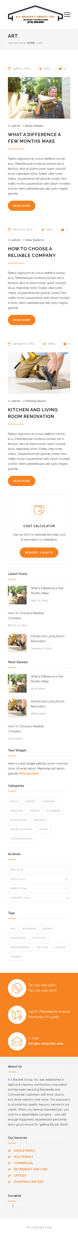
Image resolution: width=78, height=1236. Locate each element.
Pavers (41, 401)
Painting (17, 810)
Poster (60, 947)
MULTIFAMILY (23, 1157)
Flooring (30, 401)
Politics (42, 947)
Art (13, 928)
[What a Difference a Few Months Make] (39, 98)
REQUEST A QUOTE (39, 552)
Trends (16, 956)
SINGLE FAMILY (24, 1150)
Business (29, 928)
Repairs (38, 125)
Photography (20, 947)
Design (30, 801)
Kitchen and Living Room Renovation (47, 639)
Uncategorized (22, 838)
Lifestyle (39, 938)
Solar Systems (34, 240)
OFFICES (20, 1175)
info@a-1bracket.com (45, 1044)
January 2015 (39, 897)
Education (18, 938)
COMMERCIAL (23, 1163)
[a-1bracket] (36, 14)
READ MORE (21, 205)
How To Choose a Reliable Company (26, 615)
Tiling (43, 829)
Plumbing (54, 810)
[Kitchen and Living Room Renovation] (39, 373)
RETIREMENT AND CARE (30, 1169)
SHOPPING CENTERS (28, 1181)
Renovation (19, 820)
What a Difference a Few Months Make (47, 591)
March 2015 (39, 888)
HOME (31, 42)
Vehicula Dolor (29, 773)
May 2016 (39, 869)
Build (28, 125)
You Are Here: (17, 42)
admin (16, 125)
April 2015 (39, 879)
